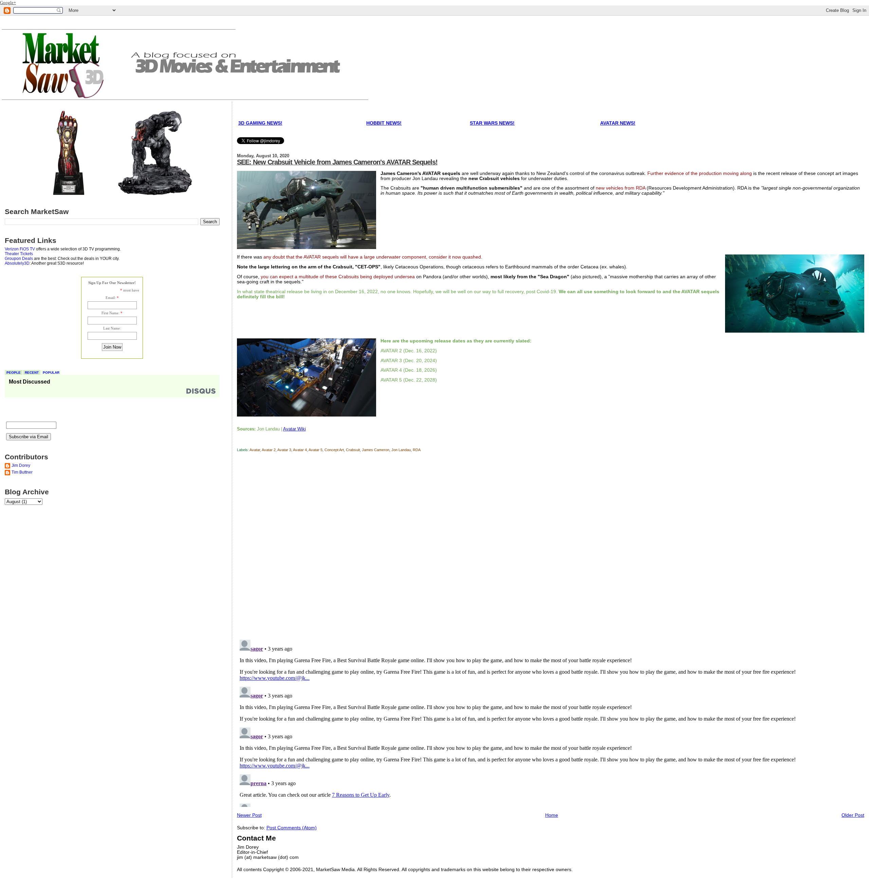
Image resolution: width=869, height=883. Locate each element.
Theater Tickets (19, 253)
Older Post (853, 815)
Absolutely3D (17, 263)
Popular (51, 372)
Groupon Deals (19, 258)
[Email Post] (237, 442)
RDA (417, 450)
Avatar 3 (284, 450)
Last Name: (112, 328)
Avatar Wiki (294, 428)
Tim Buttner (22, 472)
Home (551, 815)
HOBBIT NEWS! (384, 123)
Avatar (254, 450)
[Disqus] (551, 547)
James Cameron (375, 450)
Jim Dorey (21, 465)
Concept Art (334, 450)
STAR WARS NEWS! (492, 123)
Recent (32, 372)
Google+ (8, 2)
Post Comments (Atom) (291, 827)
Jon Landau (401, 450)
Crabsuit (353, 450)
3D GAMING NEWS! (260, 123)
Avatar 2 (269, 450)
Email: (111, 298)
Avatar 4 (300, 450)
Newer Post (249, 815)
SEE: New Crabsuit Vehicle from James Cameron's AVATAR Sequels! (337, 162)
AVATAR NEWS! (617, 123)
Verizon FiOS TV (20, 249)
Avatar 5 (315, 450)
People (13, 372)
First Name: (110, 313)
